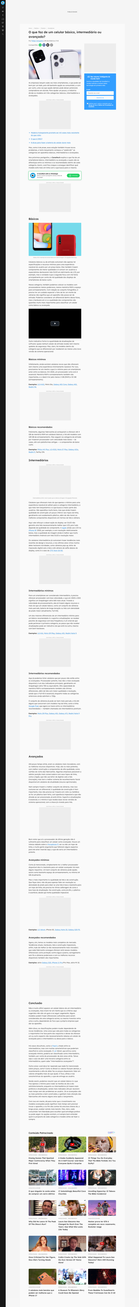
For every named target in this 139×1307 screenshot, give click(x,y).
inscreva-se (100, 97)
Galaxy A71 (63, 713)
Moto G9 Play (49, 633)
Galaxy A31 (60, 633)
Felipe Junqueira (37, 41)
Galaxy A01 (72, 384)
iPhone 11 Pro (57, 963)
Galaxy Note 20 (61, 930)
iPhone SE (33, 530)
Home (30, 28)
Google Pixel (34, 706)
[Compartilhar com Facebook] (43, 44)
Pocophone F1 (53, 844)
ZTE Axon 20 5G (56, 550)
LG (55, 1051)
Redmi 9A (32, 387)
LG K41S (41, 384)
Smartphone (51, 28)
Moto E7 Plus (62, 449)
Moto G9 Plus (43, 713)
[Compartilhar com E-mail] (47, 44)
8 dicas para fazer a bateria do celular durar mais (51, 143)
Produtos (43, 28)
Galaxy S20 (46, 963)
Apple (64, 528)
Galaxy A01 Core (60, 384)
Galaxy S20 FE (74, 930)
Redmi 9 (32, 452)
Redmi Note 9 (71, 633)
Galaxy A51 (53, 713)
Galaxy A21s (73, 449)
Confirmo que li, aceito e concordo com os (101, 105)
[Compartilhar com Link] (51, 44)
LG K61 (40, 633)
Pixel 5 (54, 1046)
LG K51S (53, 449)
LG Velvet (41, 930)
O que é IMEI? (36, 139)
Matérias (36, 28)
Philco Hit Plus (43, 449)
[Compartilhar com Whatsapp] (40, 44)
